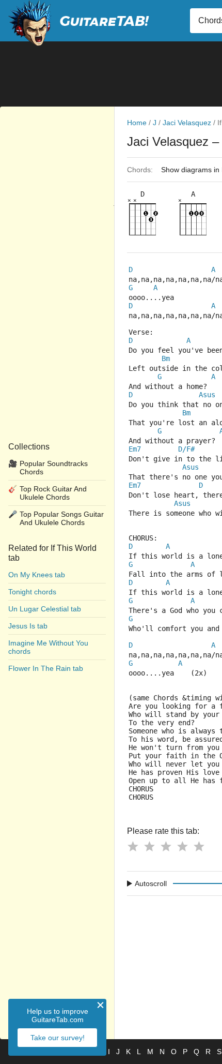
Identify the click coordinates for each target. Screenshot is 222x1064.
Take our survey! (57, 1037)
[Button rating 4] (182, 846)
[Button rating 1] (132, 846)
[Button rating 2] (149, 846)
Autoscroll (151, 883)
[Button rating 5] (199, 846)
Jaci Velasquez (187, 122)
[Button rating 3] (165, 846)
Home (137, 122)
